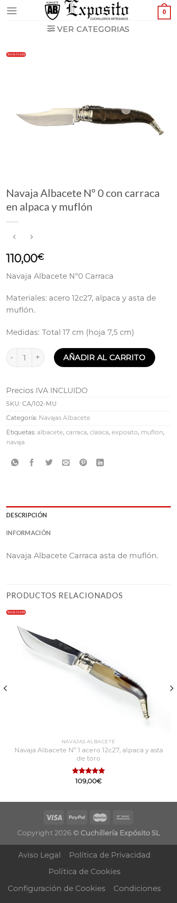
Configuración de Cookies (56, 888)
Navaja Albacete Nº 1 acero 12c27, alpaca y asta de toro (88, 754)
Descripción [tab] (26, 515)
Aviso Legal (39, 855)
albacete (50, 432)
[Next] (171, 705)
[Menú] (12, 11)
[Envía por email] (66, 463)
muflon (152, 432)
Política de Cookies (85, 871)
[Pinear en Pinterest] (83, 463)
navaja (15, 442)
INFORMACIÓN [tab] (28, 532)
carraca (76, 432)
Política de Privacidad (110, 855)
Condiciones (137, 888)
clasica (99, 432)
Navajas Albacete (64, 418)
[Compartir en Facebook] (32, 463)
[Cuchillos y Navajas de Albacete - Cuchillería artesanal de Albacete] (88, 10)
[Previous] (6, 705)
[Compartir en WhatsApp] (15, 463)
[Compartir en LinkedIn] (100, 463)
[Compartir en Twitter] (49, 463)
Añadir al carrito (104, 357)
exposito (125, 432)
